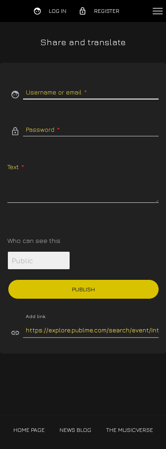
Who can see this (33, 240)
